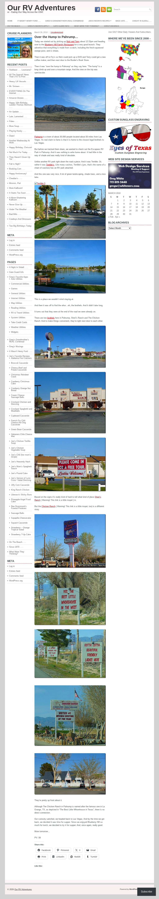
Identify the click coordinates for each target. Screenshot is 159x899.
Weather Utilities (18, 327)
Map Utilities (16, 303)
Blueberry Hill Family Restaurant (59, 44)
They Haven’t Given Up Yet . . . (19, 158)
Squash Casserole (19, 523)
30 (124, 214)
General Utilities (18, 293)
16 (124, 207)
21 (111, 210)
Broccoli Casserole (19, 363)
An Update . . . (15, 111)
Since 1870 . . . (121, 21)
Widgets (14, 332)
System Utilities (18, 317)
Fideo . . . (13, 121)
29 (118, 214)
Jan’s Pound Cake (19, 473)
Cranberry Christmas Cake (20, 382)
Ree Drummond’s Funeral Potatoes (19, 507)
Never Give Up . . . (17, 204)
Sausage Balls (17, 513)
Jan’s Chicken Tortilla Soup (20, 442)
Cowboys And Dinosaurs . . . (20, 220)
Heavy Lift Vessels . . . (19, 81)
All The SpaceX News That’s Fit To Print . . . (19, 75)
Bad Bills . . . (15, 214)
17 (130, 207)
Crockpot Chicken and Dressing (21, 403)
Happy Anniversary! (18, 173)
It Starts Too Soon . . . (19, 193)
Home (9, 21)
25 (137, 210)
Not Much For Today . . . (20, 152)
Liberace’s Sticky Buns (21, 494)
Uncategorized (57, 32)
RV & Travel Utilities (20, 313)
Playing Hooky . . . (17, 131)
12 (142, 204)
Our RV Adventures (41, 8)
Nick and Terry (73, 41)
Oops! (12, 136)
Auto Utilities (17, 279)
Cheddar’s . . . (15, 178)
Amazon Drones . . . (18, 98)
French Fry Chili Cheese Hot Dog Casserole (18, 422)
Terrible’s (50, 165)
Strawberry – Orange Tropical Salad (20, 528)
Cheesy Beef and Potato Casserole (19, 369)
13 (149, 204)
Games (14, 288)
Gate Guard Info (61, 26)
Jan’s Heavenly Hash (20, 461)
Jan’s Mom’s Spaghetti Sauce (21, 467)
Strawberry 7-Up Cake (21, 534)
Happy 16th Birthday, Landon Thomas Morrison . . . (20, 105)
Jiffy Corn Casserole (20, 485)
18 (137, 207)
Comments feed (16, 250)
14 (111, 207)
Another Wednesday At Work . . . (19, 141)
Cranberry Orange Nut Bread (21, 389)
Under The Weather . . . (19, 209)
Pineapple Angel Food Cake (21, 500)
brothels (51, 318)
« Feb (110, 217)
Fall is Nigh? (14, 164)
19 (142, 207)
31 (130, 214)
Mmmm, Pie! (15, 183)
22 (118, 210)
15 (118, 207)
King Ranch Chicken (20, 490)
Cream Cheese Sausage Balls (17, 396)
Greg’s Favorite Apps (38, 26)
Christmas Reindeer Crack (20, 375)
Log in (12, 240)
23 (124, 210)
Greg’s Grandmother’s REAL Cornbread (64, 21)
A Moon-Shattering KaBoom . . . (17, 199)
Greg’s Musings (111, 26)
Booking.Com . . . (17, 169)
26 (142, 210)
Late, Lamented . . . (18, 116)
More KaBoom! (16, 188)
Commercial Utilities (20, 284)
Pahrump (38, 137)
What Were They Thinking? (86, 26)
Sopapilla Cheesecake (21, 518)
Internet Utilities (18, 298)
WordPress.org (16, 255)
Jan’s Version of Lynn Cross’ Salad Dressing (21, 479)
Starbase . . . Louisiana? (20, 70)
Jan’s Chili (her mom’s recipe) (21, 456)
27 (149, 210)
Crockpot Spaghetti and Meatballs (21, 410)
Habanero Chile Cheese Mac (21, 435)
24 (130, 210)
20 (149, 207)
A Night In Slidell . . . (141, 21)
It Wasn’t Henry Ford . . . (28, 21)
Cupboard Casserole (20, 416)
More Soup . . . (16, 126)
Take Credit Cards (19, 322)
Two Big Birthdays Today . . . (20, 227)
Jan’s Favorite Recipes (100, 21)
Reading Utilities (18, 308)
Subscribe (146, 891)
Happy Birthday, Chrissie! (20, 147)
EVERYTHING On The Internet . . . (19, 92)
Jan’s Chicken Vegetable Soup (18, 449)
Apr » (117, 217)
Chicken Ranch (48, 506)
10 (130, 204)
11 (137, 204)
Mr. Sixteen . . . (16, 86)
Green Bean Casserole (21, 429)
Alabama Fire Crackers (21, 358)
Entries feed (14, 245)
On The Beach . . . (15, 26)
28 (111, 214)
